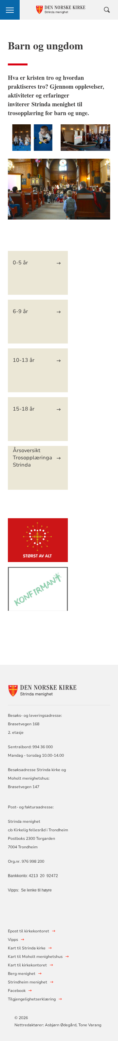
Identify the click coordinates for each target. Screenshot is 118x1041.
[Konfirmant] (38, 592)
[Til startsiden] (44, 689)
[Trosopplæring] (38, 543)
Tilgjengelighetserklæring (32, 999)
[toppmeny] (10, 10)
